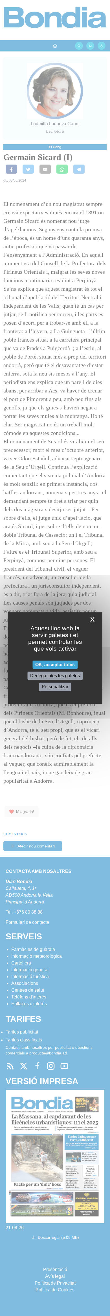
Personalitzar (55, 687)
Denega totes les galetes (55, 675)
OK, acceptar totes (55, 664)
